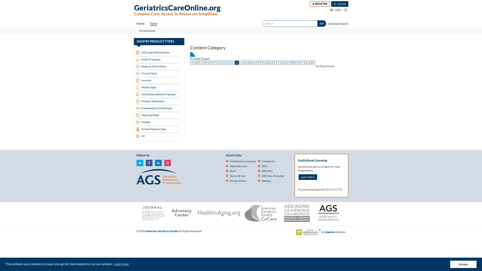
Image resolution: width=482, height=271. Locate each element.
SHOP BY (159, 41)
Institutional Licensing (242, 161)
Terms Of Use (237, 175)
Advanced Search (338, 23)
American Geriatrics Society (162, 231)
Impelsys (330, 232)
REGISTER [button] (321, 3)
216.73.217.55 (333, 189)
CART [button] (340, 9)
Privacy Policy (238, 180)
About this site (238, 166)
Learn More (308, 177)
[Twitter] (140, 163)
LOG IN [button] (341, 3)
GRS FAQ (267, 171)
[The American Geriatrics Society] (178, 176)
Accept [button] (463, 264)
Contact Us (268, 161)
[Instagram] (167, 163)
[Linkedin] (158, 163)
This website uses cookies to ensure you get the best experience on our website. (59, 264)
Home (140, 23)
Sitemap (266, 180)
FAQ (264, 166)
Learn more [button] (121, 264)
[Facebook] (149, 163)
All (312, 62)
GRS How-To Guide (273, 175)
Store (153, 23)
